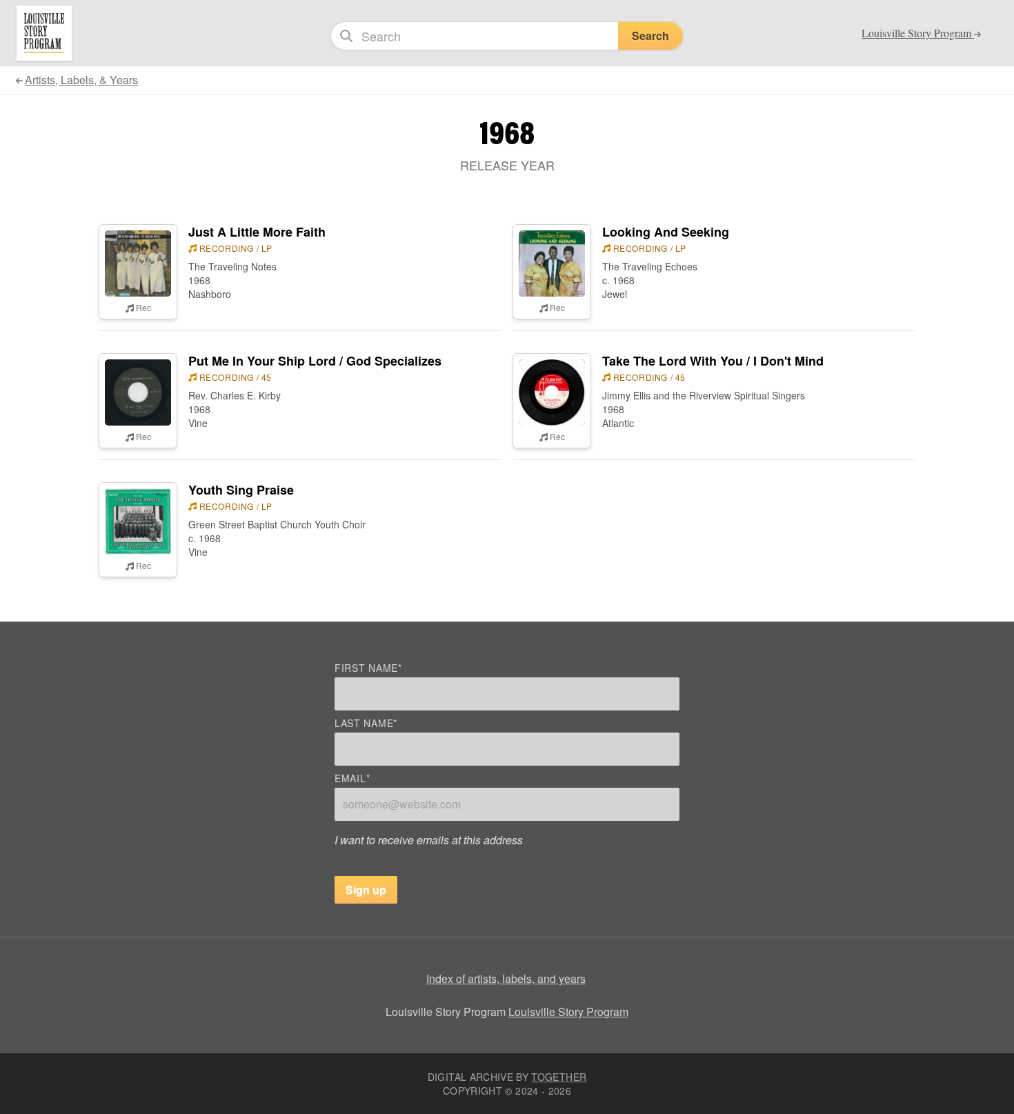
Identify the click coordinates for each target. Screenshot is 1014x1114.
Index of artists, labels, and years (506, 978)
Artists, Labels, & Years (81, 80)
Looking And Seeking (665, 232)
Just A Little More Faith (257, 232)
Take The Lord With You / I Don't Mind (713, 361)
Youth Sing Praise (241, 490)
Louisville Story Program (568, 1011)
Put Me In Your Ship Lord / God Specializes (314, 361)
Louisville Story (918, 33)
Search (650, 35)
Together (558, 1077)
